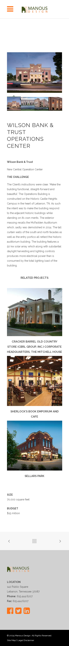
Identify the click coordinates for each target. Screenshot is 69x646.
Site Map (11, 640)
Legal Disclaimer (25, 640)
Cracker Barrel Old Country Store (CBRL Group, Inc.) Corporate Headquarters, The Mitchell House (34, 347)
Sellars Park (34, 476)
